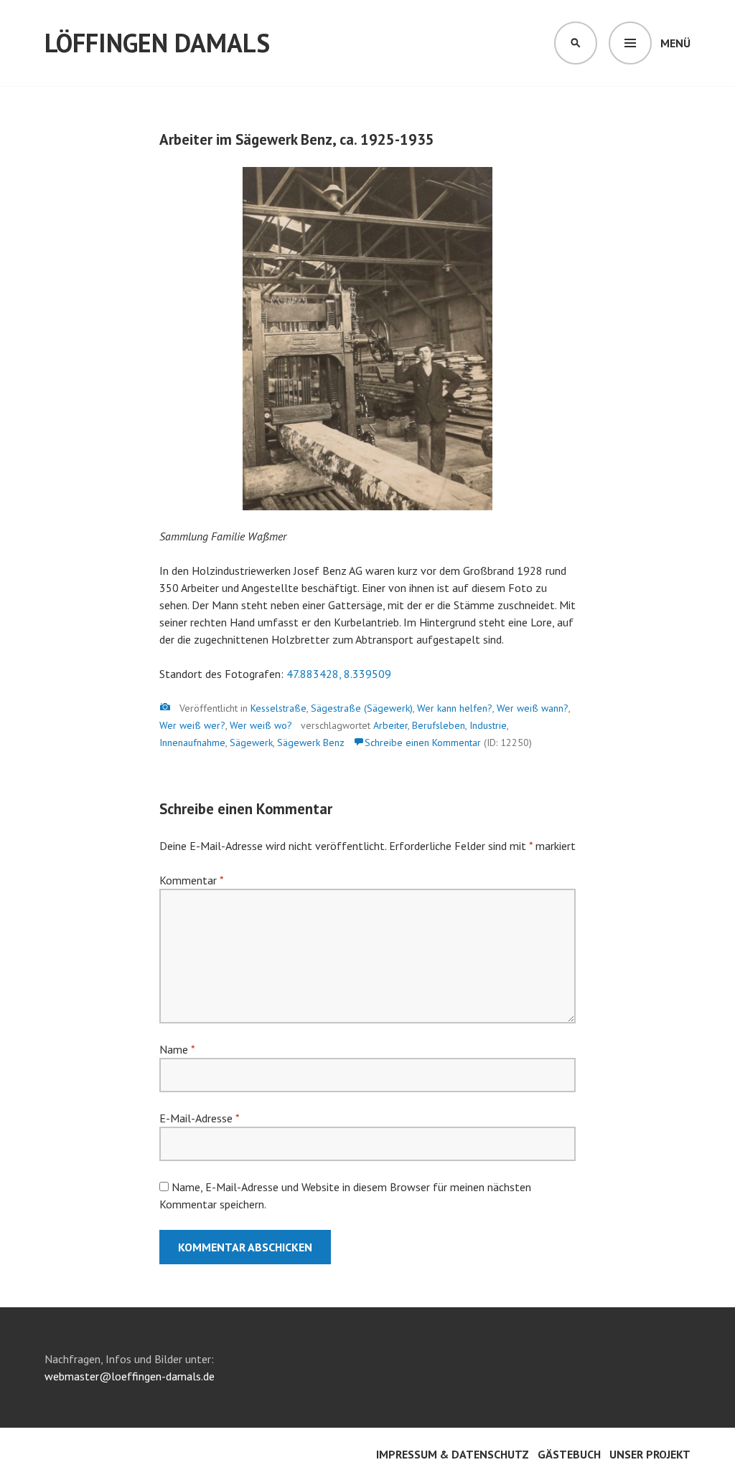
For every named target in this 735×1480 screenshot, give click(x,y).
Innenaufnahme (192, 742)
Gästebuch (569, 1454)
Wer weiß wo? (261, 725)
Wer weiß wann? (532, 708)
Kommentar (191, 880)
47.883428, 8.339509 (338, 674)
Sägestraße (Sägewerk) (362, 708)
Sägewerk (251, 742)
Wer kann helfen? (454, 708)
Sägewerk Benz (311, 742)
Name (177, 1049)
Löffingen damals (157, 42)
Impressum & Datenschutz (452, 1454)
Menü (675, 43)
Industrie (488, 725)
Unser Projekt (649, 1454)
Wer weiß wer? (192, 725)
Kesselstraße (278, 708)
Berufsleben (438, 725)
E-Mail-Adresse (199, 1118)
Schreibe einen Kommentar (423, 742)
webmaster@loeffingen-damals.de (130, 1376)
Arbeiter (390, 725)
